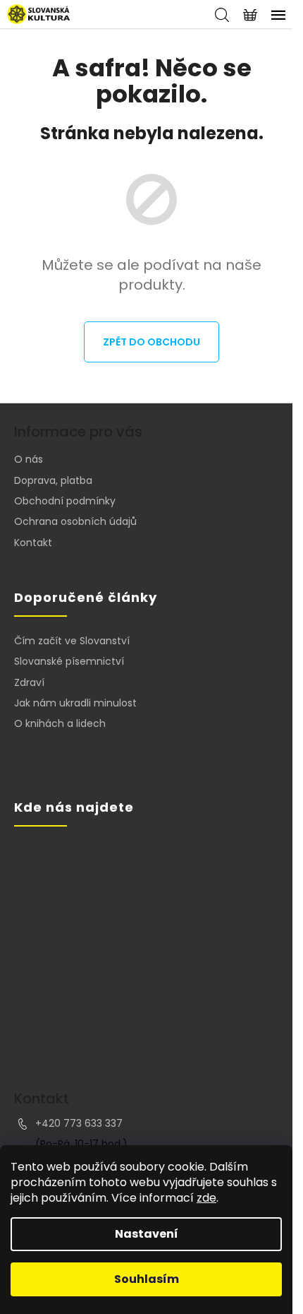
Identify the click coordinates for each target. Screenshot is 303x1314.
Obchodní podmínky (65, 501)
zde (206, 1198)
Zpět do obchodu (151, 342)
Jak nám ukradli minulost (75, 703)
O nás (28, 459)
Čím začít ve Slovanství (72, 641)
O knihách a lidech (60, 723)
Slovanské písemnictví (69, 661)
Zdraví (29, 682)
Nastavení (146, 1234)
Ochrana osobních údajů (75, 521)
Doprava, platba (53, 480)
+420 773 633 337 (79, 1123)
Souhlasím (146, 1279)
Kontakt (33, 542)
